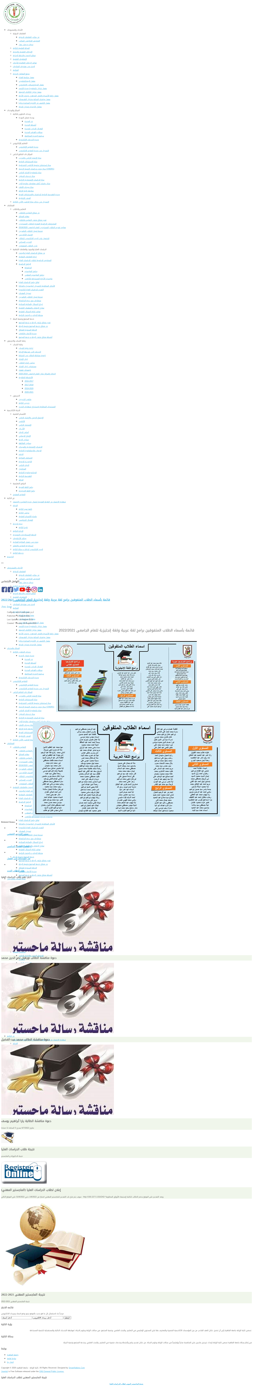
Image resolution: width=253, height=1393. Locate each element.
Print (3, 606)
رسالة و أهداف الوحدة (33, 670)
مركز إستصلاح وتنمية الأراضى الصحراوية (35, 703)
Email (9, 606)
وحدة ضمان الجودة (26, 656)
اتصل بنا (10, 1362)
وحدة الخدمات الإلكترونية (29, 677)
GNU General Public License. (51, 1371)
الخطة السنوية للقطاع (28, 868)
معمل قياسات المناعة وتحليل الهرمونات (34, 637)
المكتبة (16, 608)
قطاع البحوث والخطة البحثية (24, 593)
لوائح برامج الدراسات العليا (29, 820)
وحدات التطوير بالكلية (22, 652)
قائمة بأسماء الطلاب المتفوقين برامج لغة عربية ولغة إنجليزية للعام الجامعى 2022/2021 (55, 599)
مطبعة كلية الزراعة (26, 729)
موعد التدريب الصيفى (17, 834)
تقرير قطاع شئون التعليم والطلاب (32, 758)
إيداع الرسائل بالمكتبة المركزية (31, 842)
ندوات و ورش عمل (26, 582)
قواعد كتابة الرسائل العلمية (29, 849)
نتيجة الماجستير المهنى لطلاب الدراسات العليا (126, 1384)
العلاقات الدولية (19, 571)
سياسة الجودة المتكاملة (34, 674)
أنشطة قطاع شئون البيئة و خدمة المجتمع (35, 875)
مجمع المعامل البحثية (21, 612)
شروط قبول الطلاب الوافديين (31, 769)
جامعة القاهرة (12, 1355)
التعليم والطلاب (19, 747)
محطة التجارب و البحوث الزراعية (31, 853)
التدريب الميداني (25, 780)
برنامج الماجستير (31, 809)
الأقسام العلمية (19, 952)
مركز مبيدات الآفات (26, 725)
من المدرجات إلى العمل (18, 859)
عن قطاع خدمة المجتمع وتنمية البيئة (33, 864)
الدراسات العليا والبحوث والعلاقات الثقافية (29, 787)
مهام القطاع (24, 754)
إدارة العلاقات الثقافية (28, 795)
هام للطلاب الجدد (15, 871)
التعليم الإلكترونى (20, 681)
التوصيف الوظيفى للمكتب (29, 579)
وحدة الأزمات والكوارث (27, 871)
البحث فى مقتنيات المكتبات (24, 604)
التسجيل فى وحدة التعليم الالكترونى (34, 688)
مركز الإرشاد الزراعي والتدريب (30, 696)
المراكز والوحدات (13, 648)
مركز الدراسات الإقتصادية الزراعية (31, 718)
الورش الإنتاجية (25, 736)
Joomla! (4, 1371)
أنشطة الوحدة (30, 663)
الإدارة (15, 1043)
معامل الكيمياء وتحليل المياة (30, 645)
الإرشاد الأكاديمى (26, 773)
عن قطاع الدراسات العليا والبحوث (32, 791)
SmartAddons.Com (77, 1368)
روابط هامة (11, 1358)
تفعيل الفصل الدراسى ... (19, 846)
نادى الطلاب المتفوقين (28, 784)
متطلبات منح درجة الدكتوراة (30, 838)
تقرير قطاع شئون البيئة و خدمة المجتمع (35, 860)
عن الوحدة (29, 659)
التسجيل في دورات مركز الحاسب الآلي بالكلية (31, 740)
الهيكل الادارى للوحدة (34, 666)
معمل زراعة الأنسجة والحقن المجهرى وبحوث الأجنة (39, 634)
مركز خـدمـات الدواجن (27, 714)
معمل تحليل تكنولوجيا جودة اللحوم (33, 626)
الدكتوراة (28, 805)
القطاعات (10, 743)
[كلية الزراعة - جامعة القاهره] (15, 24)
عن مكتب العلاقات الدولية (29, 575)
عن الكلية (10, 1036)
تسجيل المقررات (25, 831)
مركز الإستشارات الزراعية (28, 699)
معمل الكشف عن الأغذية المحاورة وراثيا (34, 641)
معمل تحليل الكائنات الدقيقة (30, 630)
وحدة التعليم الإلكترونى (28, 685)
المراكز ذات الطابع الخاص (22, 692)
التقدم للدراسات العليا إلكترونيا (31, 827)
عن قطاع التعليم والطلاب (29, 751)
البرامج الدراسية (25, 802)
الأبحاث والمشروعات (15, 568)
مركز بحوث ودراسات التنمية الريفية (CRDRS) (36, 707)
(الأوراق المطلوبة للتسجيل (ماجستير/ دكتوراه (37, 824)
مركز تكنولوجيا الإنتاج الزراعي (30, 710)
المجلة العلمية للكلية (21, 586)
